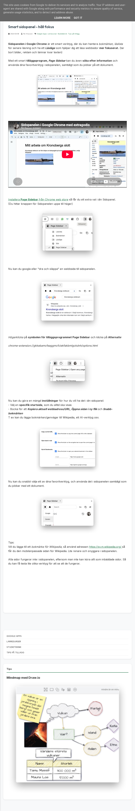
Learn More (62, 17)
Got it (78, 17)
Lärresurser (52, 34)
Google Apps (42, 34)
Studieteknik (62, 34)
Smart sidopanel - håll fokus (31, 26)
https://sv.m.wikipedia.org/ (105, 546)
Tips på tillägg (74, 34)
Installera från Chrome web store (38, 199)
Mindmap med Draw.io (23, 678)
